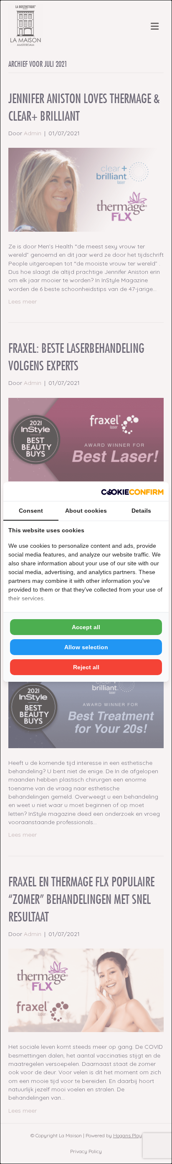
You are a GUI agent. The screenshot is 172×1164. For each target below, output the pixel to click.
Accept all (86, 627)
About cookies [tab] (86, 510)
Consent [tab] (31, 510)
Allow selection (86, 647)
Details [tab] (141, 510)
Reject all (86, 667)
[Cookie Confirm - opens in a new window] (132, 491)
